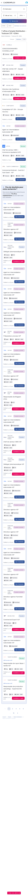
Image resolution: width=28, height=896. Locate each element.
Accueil (4, 716)
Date (24, 39)
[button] (24, 9)
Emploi (9, 716)
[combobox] (14, 9)
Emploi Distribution (18, 716)
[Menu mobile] (1, 2)
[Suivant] (17, 713)
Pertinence (18, 39)
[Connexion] (26, 2)
